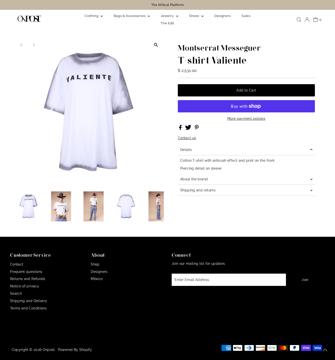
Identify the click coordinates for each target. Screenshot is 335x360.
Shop (95, 264)
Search (16, 293)
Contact (16, 264)
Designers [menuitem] (222, 16)
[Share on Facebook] (181, 129)
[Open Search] (299, 19)
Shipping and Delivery (28, 301)
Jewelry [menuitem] (168, 16)
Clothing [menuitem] (91, 16)
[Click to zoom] (155, 44)
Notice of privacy (24, 286)
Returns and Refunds (27, 279)
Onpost (49, 350)
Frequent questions (26, 272)
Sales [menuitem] (246, 16)
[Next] (33, 44)
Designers (99, 272)
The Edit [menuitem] (167, 23)
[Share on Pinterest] (197, 129)
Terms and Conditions (28, 308)
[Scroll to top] (325, 350)
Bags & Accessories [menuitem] (130, 16)
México (97, 279)
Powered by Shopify (75, 350)
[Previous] (21, 44)
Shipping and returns (198, 190)
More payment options (246, 118)
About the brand (194, 179)
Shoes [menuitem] (194, 16)
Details (186, 150)
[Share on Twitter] (188, 129)
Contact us (187, 138)
